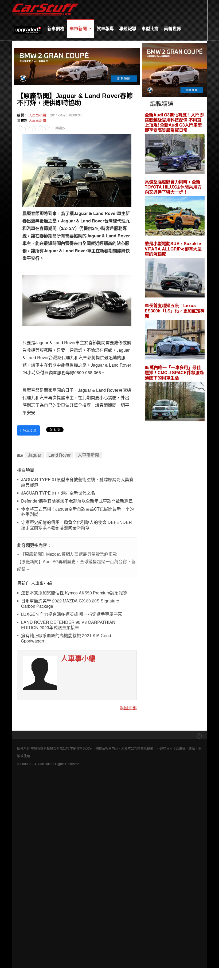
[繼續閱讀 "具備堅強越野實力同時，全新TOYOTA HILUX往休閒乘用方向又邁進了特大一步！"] (175, 216)
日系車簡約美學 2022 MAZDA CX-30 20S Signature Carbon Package (70, 603)
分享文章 (28, 430)
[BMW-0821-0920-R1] (174, 69)
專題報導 (127, 28)
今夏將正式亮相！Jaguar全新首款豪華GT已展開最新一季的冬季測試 (77, 511)
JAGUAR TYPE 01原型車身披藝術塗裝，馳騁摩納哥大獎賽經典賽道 (77, 482)
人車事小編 (37, 114)
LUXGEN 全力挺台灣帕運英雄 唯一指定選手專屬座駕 (71, 614)
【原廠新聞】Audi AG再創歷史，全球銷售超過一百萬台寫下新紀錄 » (76, 565)
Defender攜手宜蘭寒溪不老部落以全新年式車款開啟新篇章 (77, 501)
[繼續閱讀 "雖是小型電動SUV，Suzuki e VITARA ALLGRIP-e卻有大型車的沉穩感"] (175, 278)
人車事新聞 (37, 120)
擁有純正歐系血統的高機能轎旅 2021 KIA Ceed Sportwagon (66, 638)
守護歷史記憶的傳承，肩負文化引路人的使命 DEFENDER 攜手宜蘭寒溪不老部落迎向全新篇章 (76, 525)
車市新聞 (79, 28)
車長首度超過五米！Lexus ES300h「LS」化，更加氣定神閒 (175, 310)
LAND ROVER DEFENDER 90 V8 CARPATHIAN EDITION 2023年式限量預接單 (68, 625)
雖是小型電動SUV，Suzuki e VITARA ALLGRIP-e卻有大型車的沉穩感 (173, 248)
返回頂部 (128, 707)
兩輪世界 (172, 28)
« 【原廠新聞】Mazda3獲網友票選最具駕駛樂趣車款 (67, 554)
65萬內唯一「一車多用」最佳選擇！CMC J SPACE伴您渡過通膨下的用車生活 (174, 372)
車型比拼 (150, 28)
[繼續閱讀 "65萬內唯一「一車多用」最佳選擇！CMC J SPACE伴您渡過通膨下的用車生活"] (175, 402)
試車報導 (105, 28)
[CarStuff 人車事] (45, 2)
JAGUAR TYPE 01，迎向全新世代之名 (58, 493)
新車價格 (55, 28)
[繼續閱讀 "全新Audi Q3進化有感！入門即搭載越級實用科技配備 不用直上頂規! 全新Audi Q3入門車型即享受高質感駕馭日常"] (175, 154)
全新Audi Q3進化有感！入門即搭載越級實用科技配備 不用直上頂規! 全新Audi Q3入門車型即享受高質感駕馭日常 (174, 122)
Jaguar (34, 455)
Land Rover (59, 455)
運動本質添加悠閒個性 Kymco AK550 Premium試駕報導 (74, 593)
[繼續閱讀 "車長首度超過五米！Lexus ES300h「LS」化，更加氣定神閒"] (175, 340)
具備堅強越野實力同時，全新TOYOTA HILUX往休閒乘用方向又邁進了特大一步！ (173, 187)
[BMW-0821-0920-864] (77, 66)
